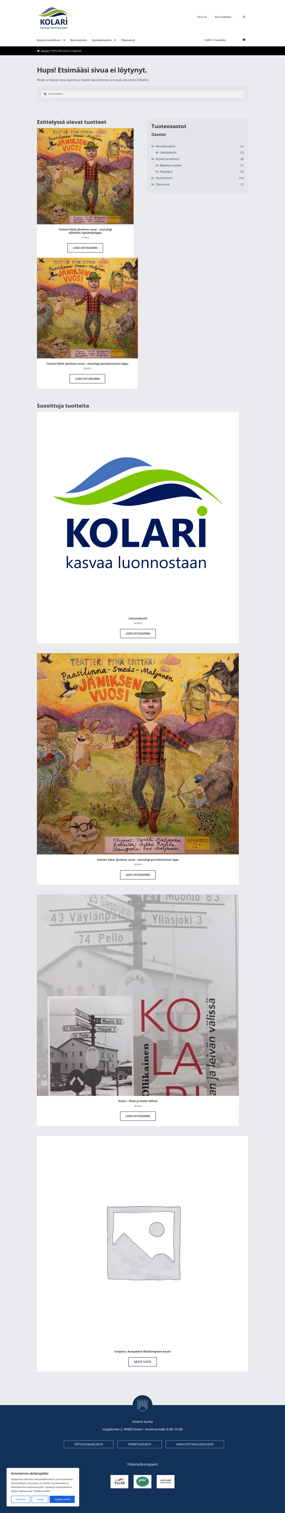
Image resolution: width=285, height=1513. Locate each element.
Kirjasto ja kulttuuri (49, 40)
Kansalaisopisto (102, 40)
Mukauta (21, 1499)
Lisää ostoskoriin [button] (85, 248)
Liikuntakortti (168, 152)
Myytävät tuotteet (171, 165)
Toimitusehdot (139, 1444)
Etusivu (45, 50)
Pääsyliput (166, 171)
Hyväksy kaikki (62, 1499)
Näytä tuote (142, 1362)
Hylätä (40, 1499)
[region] (43, 1487)
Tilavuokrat (128, 40)
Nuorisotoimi (78, 40)
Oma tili (202, 17)
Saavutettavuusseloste (195, 1444)
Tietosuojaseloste (88, 1444)
